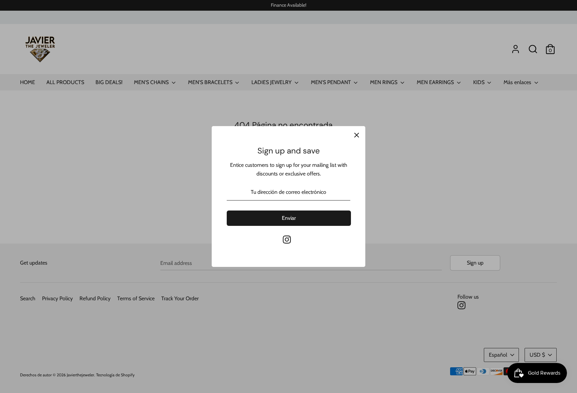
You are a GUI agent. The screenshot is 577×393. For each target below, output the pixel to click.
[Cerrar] (356, 134)
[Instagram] (287, 240)
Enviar (289, 218)
